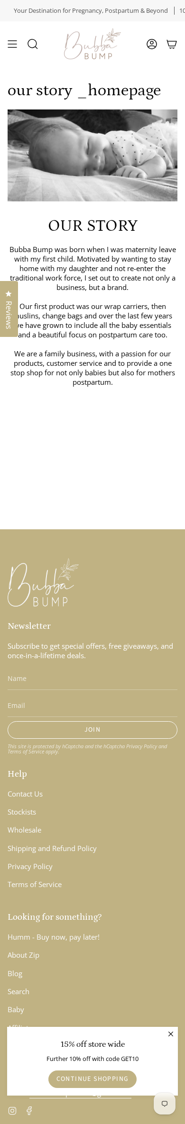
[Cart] (171, 43)
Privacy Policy (141, 746)
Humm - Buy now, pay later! (54, 937)
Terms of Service (26, 751)
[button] (32, 43)
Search (18, 991)
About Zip (23, 955)
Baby (16, 1009)
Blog (15, 973)
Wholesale (24, 829)
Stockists (22, 811)
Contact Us (25, 793)
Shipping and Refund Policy (52, 848)
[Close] (171, 1034)
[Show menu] (12, 43)
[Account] (151, 43)
